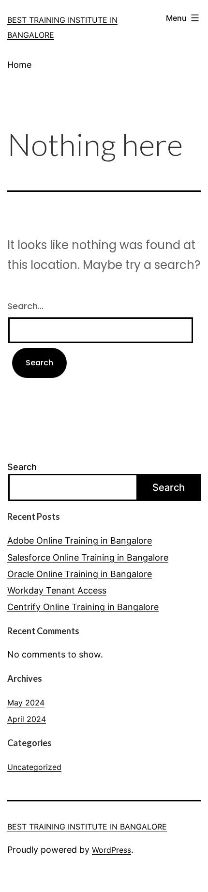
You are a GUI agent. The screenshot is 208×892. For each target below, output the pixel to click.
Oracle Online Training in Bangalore (79, 574)
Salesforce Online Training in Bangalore (87, 557)
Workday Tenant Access (56, 590)
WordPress (111, 850)
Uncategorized (34, 767)
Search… (25, 306)
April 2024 (26, 719)
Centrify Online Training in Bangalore (83, 607)
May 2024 (26, 702)
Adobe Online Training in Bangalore (79, 540)
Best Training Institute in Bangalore (87, 826)
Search (22, 467)
